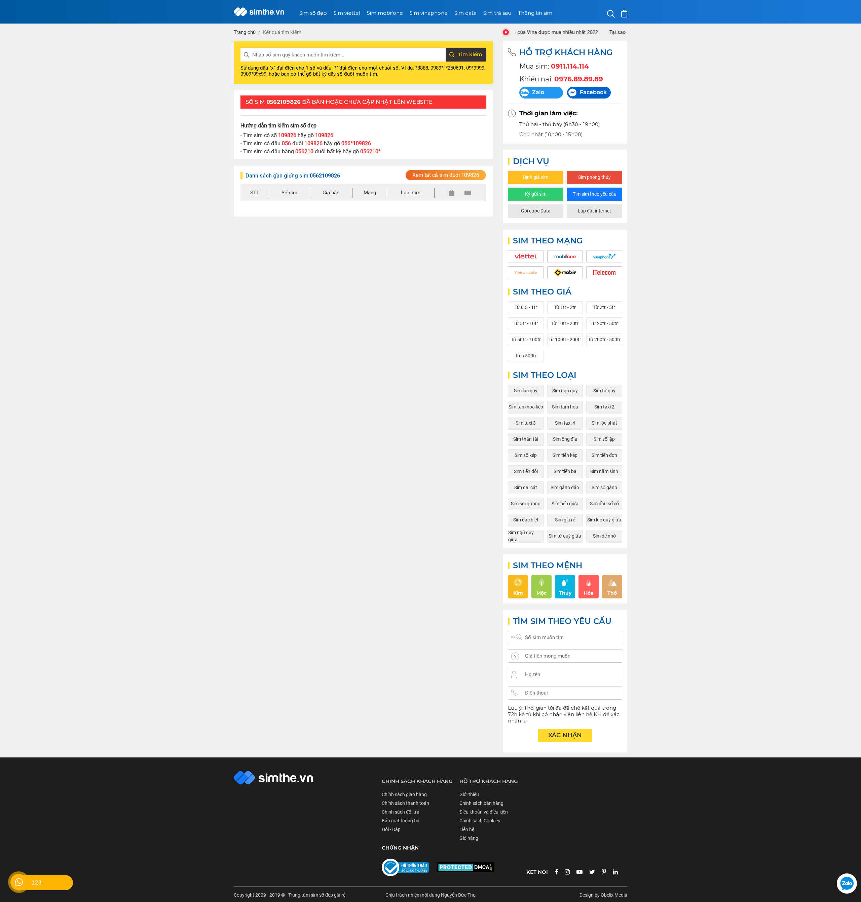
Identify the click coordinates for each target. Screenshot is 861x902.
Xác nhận (565, 735)
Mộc (541, 593)
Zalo (538, 92)
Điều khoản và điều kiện (483, 812)
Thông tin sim (535, 13)
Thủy (565, 593)
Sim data (465, 13)
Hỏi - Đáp (391, 829)
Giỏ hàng (468, 838)
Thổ (612, 593)
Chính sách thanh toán (405, 803)
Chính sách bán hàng (481, 803)
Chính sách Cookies (479, 820)
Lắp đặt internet (594, 210)
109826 (324, 135)
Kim (518, 593)
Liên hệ (466, 829)
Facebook (593, 92)
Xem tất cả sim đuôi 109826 (445, 175)
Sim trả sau (497, 13)
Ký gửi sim (536, 194)
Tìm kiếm (470, 54)
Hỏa (589, 593)
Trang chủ (245, 32)
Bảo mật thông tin (400, 820)
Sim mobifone (385, 13)
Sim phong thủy (594, 177)
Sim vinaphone (429, 13)
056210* (370, 151)
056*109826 (356, 143)
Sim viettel (347, 13)
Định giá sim (535, 177)
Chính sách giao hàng (404, 794)
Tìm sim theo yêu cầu (594, 194)
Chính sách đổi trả (400, 812)
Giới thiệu (469, 794)
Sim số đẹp (313, 13)
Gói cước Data (536, 210)
